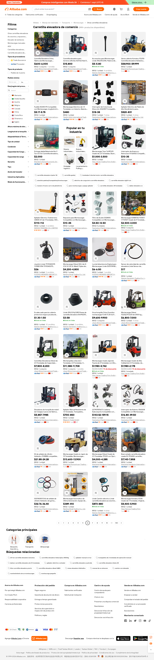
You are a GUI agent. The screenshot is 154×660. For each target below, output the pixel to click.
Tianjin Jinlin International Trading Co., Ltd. (75, 117)
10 (107, 523)
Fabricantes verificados (73, 590)
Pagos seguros (40, 590)
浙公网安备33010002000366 (116, 656)
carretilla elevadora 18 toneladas (111, 186)
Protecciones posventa (43, 604)
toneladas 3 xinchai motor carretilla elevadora (98, 175)
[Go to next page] (121, 523)
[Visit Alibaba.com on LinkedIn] (130, 620)
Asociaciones (129, 611)
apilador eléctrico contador (56, 563)
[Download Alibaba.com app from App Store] (123, 638)
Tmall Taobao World (65, 649)
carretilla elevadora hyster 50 (47, 175)
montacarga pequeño (48, 573)
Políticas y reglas (41, 615)
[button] (89, 9)
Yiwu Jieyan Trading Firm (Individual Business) (104, 162)
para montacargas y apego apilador (81, 186)
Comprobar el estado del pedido (136, 599)
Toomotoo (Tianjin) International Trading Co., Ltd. (46, 117)
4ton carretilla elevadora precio (21, 568)
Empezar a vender (131, 595)
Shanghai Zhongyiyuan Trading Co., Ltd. (133, 69)
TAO (95, 649)
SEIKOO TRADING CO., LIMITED (46, 228)
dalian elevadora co (136, 186)
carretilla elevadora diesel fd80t (50, 568)
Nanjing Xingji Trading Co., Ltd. (132, 117)
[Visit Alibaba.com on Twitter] (135, 620)
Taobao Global (87, 649)
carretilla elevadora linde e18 (109, 563)
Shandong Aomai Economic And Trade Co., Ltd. (46, 162)
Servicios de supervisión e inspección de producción (44, 610)
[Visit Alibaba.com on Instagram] (140, 620)
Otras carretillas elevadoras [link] (97, 23)
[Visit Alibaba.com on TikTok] (149, 620)
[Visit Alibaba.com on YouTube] (144, 620)
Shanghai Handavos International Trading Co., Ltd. (46, 420)
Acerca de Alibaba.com (14, 585)
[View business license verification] (99, 656)
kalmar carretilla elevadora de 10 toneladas (25, 563)
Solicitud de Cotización (73, 595)
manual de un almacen (100, 568)
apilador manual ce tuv (83, 558)
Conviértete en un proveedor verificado (135, 605)
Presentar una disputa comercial (106, 602)
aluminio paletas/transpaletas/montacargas (52, 180)
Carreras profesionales (13, 604)
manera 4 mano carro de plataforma (49, 186)
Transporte (66, 23)
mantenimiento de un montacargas (22, 573)
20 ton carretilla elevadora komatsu (22, 558)
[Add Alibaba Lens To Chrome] (39, 638)
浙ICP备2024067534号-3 (138, 656)
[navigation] (18, 273)
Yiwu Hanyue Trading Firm (130, 509)
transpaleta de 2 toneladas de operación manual (114, 558)
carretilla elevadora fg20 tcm (121, 180)
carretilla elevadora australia (82, 563)
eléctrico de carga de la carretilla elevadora (89, 180)
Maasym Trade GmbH (71, 420)
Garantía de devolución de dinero (47, 595)
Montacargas (78, 23)
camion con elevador (122, 568)
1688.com (52, 649)
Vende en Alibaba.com (132, 590)
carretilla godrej (69, 175)
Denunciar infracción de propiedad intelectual (103, 612)
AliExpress (43, 649)
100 (116, 523)
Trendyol (102, 649)
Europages (112, 649)
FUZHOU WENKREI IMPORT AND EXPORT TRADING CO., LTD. (46, 274)
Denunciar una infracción (103, 617)
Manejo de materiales (50, 23)
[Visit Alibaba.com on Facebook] (125, 620)
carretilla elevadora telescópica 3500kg (55, 558)
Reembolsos (99, 606)
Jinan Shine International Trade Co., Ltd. (46, 69)
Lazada (77, 649)
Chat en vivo (99, 597)
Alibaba (36, 23)
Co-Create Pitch (11, 595)
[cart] (121, 9)
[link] (151, 637)
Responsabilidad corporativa (15, 599)
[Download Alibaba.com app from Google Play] (141, 638)
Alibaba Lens (16, 638)
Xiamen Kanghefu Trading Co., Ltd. (104, 73)
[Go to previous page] (59, 523)
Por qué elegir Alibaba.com (15, 590)
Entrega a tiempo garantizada (45, 599)
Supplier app (79, 638)
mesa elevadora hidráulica (76, 568)
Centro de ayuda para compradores (102, 591)
